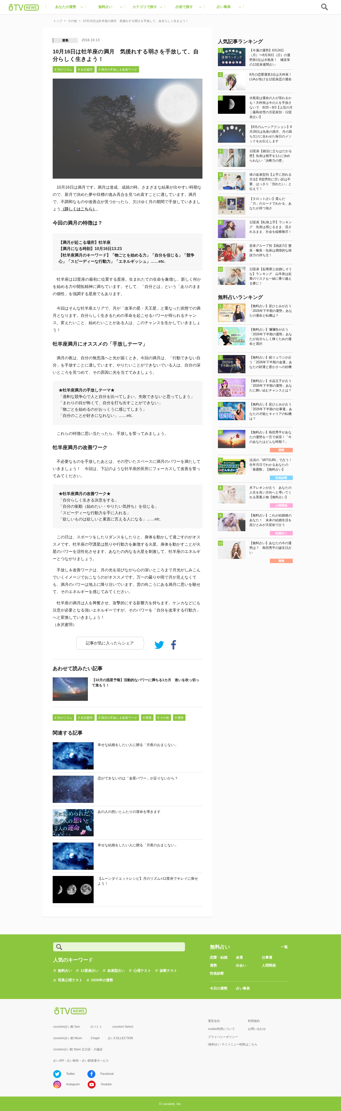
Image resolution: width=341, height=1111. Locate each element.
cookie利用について (221, 1029)
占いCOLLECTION (120, 1038)
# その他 (163, 718)
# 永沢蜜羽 (85, 69)
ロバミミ (96, 1026)
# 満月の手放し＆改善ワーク (118, 69)
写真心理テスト (70, 980)
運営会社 (214, 1021)
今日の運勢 (218, 988)
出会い (241, 965)
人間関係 (269, 965)
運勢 (65, 40)
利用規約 (254, 1021)
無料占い (65, 971)
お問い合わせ (257, 1029)
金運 (239, 957)
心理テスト (142, 971)
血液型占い (116, 971)
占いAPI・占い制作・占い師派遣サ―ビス (81, 1060)
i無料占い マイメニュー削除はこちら (232, 1044)
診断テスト (168, 971)
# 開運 (147, 718)
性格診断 (217, 973)
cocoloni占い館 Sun (66, 1026)
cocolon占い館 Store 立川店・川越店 (78, 1049)
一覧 (284, 947)
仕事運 (267, 957)
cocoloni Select (122, 1026)
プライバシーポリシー (223, 1037)
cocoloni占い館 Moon (67, 1038)
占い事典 (243, 988)
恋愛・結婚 (218, 957)
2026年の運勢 (102, 980)
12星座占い (90, 971)
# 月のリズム (63, 69)
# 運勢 (179, 718)
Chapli (95, 1038)
